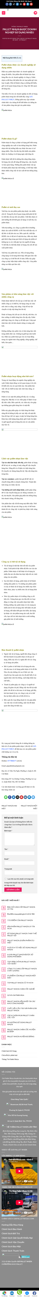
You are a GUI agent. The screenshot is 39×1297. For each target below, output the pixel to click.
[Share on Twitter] (13, 797)
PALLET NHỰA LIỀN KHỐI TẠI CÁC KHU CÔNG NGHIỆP (21, 1002)
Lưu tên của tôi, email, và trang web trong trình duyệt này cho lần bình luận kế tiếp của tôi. (18, 882)
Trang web (8, 869)
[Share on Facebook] (9, 797)
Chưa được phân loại (9, 1055)
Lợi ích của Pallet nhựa (15, 995)
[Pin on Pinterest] (21, 797)
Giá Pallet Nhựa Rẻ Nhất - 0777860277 (25, 39)
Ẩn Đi (19, 58)
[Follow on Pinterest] (24, 4)
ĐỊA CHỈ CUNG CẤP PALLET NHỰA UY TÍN (21, 908)
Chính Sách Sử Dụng (9, 1051)
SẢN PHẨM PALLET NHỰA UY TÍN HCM (21, 927)
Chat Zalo (12, 1295)
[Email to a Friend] (17, 797)
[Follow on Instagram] (10, 4)
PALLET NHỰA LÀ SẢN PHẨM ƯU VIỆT (20, 941)
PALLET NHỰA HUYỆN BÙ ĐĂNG (20, 1036)
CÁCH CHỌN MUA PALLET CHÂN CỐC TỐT (20, 1016)
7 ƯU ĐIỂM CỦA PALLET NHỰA (20, 920)
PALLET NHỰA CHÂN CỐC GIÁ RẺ (21, 989)
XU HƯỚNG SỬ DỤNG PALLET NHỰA (19, 1023)
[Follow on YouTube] (31, 4)
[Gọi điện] (19, 1292)
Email (6, 859)
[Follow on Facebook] (7, 4)
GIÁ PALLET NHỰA (24, 1261)
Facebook (34, 1295)
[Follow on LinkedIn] (27, 4)
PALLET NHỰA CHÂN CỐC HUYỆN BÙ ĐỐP (21, 1030)
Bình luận (8, 831)
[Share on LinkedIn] (29, 797)
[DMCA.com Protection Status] (24, 1256)
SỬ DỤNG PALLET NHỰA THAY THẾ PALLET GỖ (22, 934)
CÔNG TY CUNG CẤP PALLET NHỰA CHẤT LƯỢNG (22, 970)
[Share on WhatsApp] (6, 797)
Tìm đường (4, 1295)
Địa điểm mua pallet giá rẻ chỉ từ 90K (21, 914)
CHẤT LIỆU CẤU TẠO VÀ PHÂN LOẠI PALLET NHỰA (22, 1009)
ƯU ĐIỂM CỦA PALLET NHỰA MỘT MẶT (21, 977)
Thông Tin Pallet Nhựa (19, 26)
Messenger (27, 1295)
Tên (6, 849)
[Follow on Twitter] (17, 4)
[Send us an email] (20, 4)
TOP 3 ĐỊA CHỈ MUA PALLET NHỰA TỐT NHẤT (21, 963)
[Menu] (3, 13)
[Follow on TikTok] (13, 4)
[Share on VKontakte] (25, 797)
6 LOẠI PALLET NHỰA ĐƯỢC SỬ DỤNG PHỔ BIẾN (20, 955)
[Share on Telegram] (33, 797)
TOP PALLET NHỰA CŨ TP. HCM (20, 983)
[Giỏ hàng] (35, 13)
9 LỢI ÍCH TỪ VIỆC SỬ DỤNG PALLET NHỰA (22, 948)
